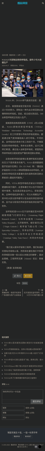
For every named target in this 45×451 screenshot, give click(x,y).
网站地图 (21, 445)
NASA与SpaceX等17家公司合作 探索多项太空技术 (23, 366)
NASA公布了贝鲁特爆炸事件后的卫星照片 (20, 378)
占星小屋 (32, 445)
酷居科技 (22, 3)
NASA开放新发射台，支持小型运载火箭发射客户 (23, 349)
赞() (19, 276)
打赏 (29, 276)
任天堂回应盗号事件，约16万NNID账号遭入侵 (33, 294)
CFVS (26, 445)
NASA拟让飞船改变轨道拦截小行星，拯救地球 (22, 370)
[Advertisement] (22, 31)
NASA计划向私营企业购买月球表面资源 (19, 374)
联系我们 (28, 436)
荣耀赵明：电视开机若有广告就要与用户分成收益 (11, 294)
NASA (25, 283)
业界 (19, 55)
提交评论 (37, 401)
